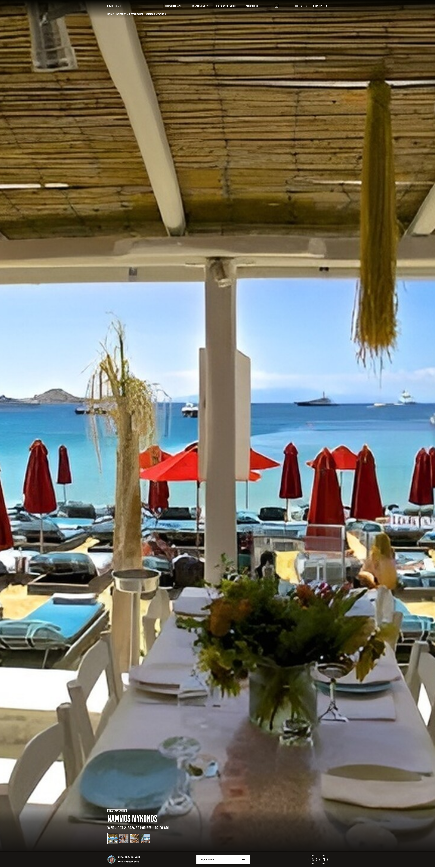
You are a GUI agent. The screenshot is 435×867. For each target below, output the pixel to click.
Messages (252, 6)
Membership (200, 5)
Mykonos (121, 14)
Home (110, 14)
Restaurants (136, 14)
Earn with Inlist (226, 6)
